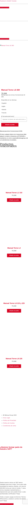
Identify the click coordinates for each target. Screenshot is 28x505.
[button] (14, 3)
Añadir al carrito (10, 124)
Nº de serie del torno (7, 116)
